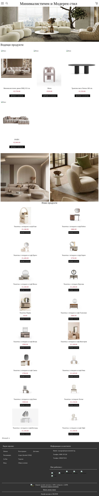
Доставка (36, 451)
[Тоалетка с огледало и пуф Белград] (25, 417)
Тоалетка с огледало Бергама (74, 284)
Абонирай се (6, 438)
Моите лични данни (49, 489)
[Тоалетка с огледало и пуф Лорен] (74, 244)
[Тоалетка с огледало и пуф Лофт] (74, 417)
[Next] (96, 24)
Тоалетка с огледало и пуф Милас (25, 284)
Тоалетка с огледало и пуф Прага (25, 255)
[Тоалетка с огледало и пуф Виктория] (74, 331)
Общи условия (22, 463)
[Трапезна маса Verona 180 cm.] (81, 68)
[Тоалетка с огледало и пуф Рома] (74, 359)
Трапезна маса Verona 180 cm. (82, 88)
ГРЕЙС (17, 139)
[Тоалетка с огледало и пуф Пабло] (74, 216)
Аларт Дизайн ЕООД (25, 455)
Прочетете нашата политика (50, 486)
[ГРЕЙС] (16, 119)
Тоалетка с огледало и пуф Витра (25, 341)
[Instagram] (53, 462)
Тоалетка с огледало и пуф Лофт (73, 428)
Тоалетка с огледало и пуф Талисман (74, 313)
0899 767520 (63, 454)
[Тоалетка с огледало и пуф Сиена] (25, 359)
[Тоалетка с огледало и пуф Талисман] (74, 302)
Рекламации (7, 455)
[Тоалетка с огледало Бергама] (74, 273)
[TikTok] (57, 462)
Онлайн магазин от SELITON (49, 494)
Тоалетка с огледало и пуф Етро (25, 226)
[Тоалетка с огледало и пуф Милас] (25, 273)
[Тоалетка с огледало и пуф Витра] (25, 331)
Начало (5, 451)
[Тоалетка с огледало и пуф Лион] (25, 388)
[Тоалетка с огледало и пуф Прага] (25, 244)
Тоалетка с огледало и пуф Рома (73, 370)
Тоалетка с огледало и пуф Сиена (25, 370)
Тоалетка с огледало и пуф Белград (25, 428)
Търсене (20, 459)
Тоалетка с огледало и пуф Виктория (74, 341)
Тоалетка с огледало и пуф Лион (25, 399)
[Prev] (3, 24)
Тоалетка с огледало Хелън (73, 399)
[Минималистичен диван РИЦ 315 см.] (16, 68)
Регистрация (22, 451)
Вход (4, 463)
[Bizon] (49, 68)
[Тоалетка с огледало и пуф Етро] (25, 216)
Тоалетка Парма (25, 313)
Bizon (50, 88)
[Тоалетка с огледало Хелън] (74, 388)
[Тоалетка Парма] (25, 302)
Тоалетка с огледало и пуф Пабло (74, 226)
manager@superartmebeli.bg (66, 451)
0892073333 (63, 458)
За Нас (5, 459)
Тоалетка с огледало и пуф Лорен (74, 255)
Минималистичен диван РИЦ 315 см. (17, 88)
